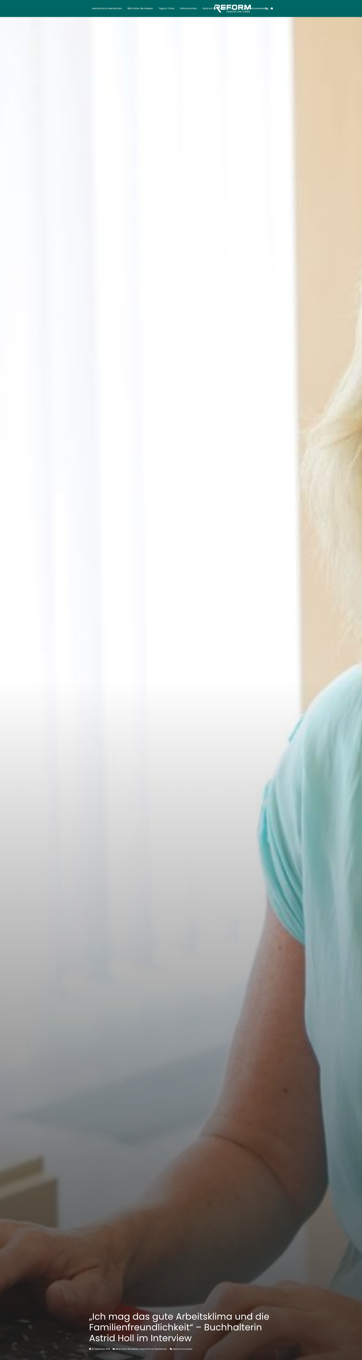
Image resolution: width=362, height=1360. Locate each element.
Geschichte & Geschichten (153, 1349)
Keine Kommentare (182, 1349)
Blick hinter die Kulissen (127, 1349)
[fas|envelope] (272, 8)
